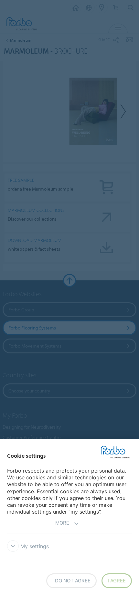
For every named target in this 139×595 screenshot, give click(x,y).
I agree (117, 581)
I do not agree (71, 581)
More (62, 523)
